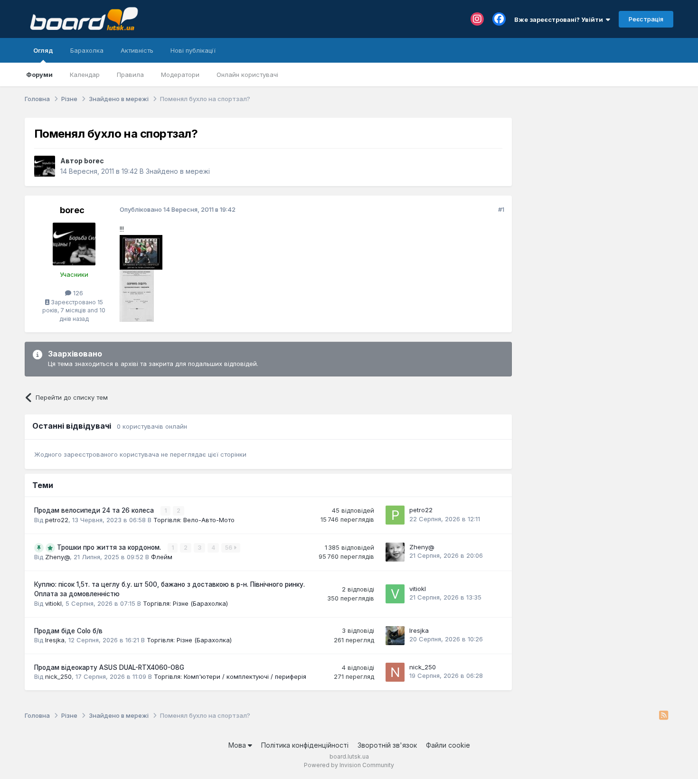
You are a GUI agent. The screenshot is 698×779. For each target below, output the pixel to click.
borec (94, 161)
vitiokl (53, 603)
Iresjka (55, 640)
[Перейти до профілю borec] (44, 166)
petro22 (56, 520)
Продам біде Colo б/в (68, 631)
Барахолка (87, 50)
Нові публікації (193, 50)
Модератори (180, 74)
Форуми (39, 74)
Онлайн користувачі (247, 74)
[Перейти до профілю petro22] (395, 515)
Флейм (161, 557)
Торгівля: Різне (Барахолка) (185, 603)
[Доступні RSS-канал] (663, 716)
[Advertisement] (597, 177)
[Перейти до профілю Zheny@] (395, 552)
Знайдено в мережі (178, 171)
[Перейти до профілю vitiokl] (395, 593)
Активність (137, 50)
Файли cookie (448, 745)
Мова (238, 745)
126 (77, 293)
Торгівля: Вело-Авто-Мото (194, 520)
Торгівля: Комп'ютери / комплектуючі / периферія (230, 676)
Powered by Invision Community (349, 765)
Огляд (43, 50)
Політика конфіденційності (305, 745)
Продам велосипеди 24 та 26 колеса (95, 510)
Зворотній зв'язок (387, 745)
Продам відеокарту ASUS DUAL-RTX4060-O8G (109, 667)
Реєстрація (646, 19)
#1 (501, 209)
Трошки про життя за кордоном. (110, 547)
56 (229, 547)
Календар (85, 74)
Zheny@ (57, 557)
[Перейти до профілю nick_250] (395, 672)
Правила (130, 74)
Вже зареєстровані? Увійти (560, 19)
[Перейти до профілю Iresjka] (395, 635)
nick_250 (58, 676)
